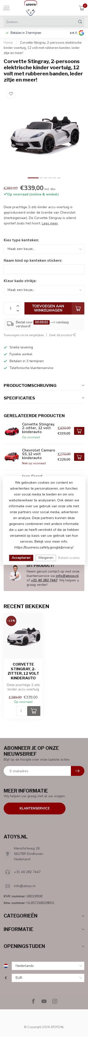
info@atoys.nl (67, 576)
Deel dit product (61, 335)
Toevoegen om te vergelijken (24, 335)
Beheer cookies (69, 558)
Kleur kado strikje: (20, 280)
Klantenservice (35, 808)
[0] (81, 8)
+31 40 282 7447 (44, 580)
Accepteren (21, 557)
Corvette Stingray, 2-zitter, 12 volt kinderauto (23, 671)
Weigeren (45, 557)
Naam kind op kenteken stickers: (33, 260)
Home (8, 43)
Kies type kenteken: (21, 240)
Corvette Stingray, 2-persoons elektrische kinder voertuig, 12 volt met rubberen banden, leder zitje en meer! (43, 48)
